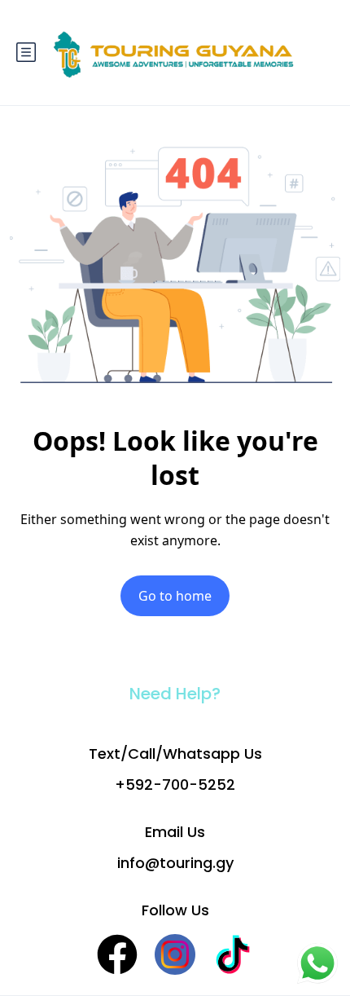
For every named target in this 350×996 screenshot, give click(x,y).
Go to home (175, 596)
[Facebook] (117, 954)
